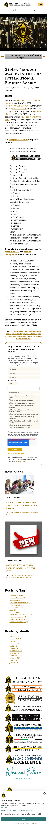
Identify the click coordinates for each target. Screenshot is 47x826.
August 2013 (15, 644)
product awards (12, 251)
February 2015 (15, 639)
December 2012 (16, 651)
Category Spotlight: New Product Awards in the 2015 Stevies (20, 568)
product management (23, 339)
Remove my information (16, 453)
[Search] (34, 10)
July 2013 (13, 646)
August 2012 (15, 658)
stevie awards (16, 600)
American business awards (20, 603)
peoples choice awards (18, 619)
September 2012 (16, 655)
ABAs (13, 610)
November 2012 (16, 653)
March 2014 (14, 641)
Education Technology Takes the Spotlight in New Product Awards (22, 505)
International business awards (21, 614)
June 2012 (14, 663)
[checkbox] (23, 414)
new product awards (18, 139)
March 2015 (14, 636)
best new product (24, 100)
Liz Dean (16, 88)
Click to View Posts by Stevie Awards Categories (25, 56)
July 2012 (13, 660)
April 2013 (14, 648)
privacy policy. (21, 462)
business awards (19, 108)
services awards (22, 336)
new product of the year (24, 577)
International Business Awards (18, 106)
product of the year (18, 334)
